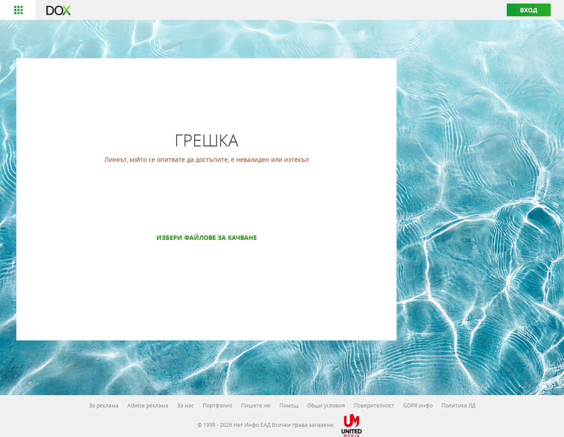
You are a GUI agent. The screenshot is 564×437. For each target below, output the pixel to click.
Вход (529, 10)
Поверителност (374, 405)
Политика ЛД (458, 405)
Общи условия (326, 405)
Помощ (288, 405)
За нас (185, 405)
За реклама (104, 405)
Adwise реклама (147, 405)
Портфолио (217, 405)
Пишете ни (256, 405)
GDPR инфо (418, 405)
